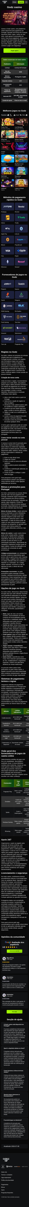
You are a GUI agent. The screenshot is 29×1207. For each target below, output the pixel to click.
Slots (23, 115)
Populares (4, 115)
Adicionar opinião (14, 951)
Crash (17, 115)
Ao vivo (11, 115)
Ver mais (14, 1011)
